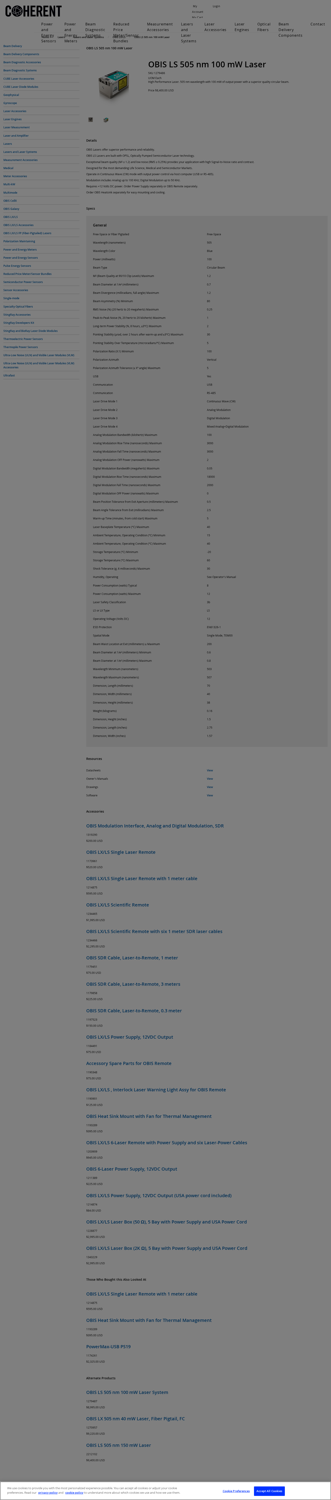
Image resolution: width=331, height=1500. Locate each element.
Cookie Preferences (236, 1491)
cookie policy (74, 1492)
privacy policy (48, 1492)
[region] (165, 1491)
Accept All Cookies (269, 1491)
